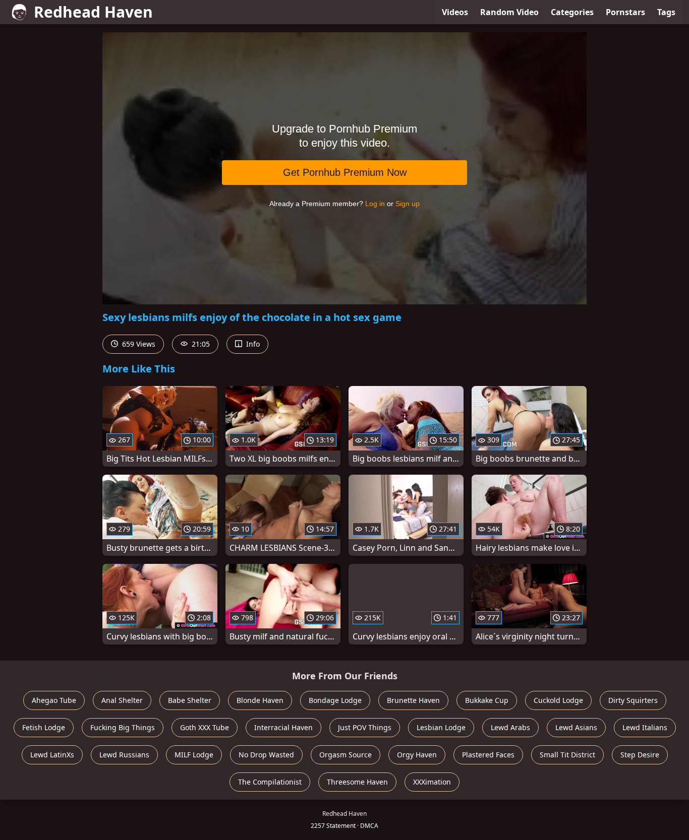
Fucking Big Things (122, 727)
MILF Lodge (194, 754)
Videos (455, 12)
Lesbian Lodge (441, 727)
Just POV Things (364, 727)
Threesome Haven (357, 782)
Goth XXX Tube (204, 727)
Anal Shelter (122, 700)
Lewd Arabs (510, 727)
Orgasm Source (345, 754)
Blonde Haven (260, 700)
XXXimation (432, 782)
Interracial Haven (283, 727)
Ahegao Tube (54, 700)
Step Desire (639, 754)
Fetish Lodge (43, 727)
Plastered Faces (488, 754)
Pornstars (625, 12)
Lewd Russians (124, 754)
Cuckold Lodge (558, 700)
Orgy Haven (417, 754)
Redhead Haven (93, 12)
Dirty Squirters (633, 700)
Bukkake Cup (486, 700)
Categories (572, 12)
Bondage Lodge (335, 700)
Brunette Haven (413, 700)
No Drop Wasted (266, 754)
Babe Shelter (189, 700)
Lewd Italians (644, 727)
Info (252, 344)
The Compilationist (270, 782)
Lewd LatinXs (52, 754)
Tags (666, 12)
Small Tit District (567, 754)
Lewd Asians (576, 727)
